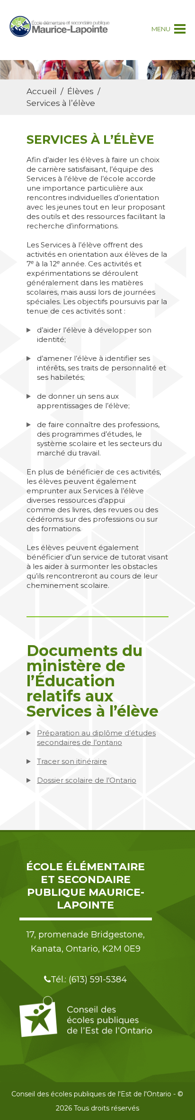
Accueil (42, 91)
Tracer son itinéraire (72, 761)
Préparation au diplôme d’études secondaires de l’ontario (96, 737)
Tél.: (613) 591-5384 (89, 979)
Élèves (80, 91)
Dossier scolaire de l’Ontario (86, 780)
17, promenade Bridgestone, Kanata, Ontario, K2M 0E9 (86, 941)
